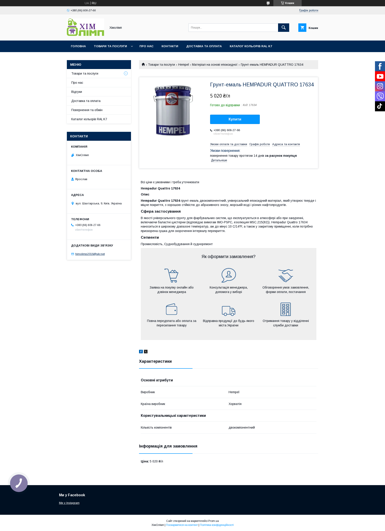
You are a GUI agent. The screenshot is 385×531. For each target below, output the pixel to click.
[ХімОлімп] (85, 35)
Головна (78, 46)
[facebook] (141, 352)
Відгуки (76, 92)
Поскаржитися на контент (182, 525)
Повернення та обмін (86, 110)
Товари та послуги (110, 46)
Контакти (170, 46)
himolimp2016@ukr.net (90, 254)
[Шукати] (283, 27)
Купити (235, 119)
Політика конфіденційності (217, 525)
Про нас (146, 46)
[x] (145, 352)
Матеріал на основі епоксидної (215, 64)
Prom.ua (213, 521)
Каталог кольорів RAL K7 (251, 46)
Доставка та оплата (204, 46)
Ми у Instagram (69, 503)
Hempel (183, 64)
